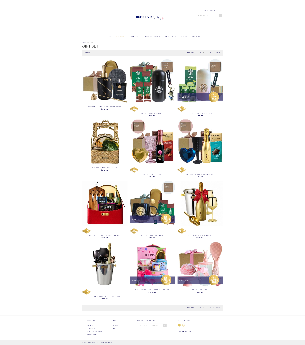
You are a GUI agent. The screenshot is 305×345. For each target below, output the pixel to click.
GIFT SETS (120, 37)
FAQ (113, 328)
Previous (190, 53)
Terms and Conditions (94, 331)
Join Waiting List (213, 97)
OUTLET (184, 37)
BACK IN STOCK (135, 37)
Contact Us (91, 328)
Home (84, 42)
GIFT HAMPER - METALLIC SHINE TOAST (104, 296)
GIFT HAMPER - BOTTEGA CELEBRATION (104, 235)
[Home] (148, 33)
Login (206, 10)
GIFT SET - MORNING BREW (152, 235)
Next (218, 53)
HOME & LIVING (170, 37)
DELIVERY (115, 325)
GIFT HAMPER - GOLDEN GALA (200, 235)
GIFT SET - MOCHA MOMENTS (152, 113)
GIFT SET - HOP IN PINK (200, 290)
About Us (90, 325)
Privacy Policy (92, 334)
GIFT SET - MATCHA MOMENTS (200, 113)
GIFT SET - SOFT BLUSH (152, 174)
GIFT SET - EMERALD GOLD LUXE (104, 168)
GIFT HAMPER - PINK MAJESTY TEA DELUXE (152, 290)
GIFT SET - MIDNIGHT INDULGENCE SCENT (104, 107)
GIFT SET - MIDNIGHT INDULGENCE (199, 174)
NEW (109, 37)
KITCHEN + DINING (152, 37)
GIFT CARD (196, 37)
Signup (212, 10)
